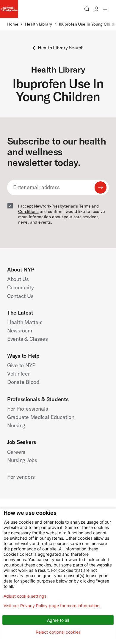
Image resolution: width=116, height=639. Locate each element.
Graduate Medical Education (40, 417)
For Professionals (27, 408)
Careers (16, 451)
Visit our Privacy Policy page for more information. (52, 605)
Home (12, 24)
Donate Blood (23, 382)
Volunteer (18, 373)
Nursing (16, 425)
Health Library (38, 24)
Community (20, 287)
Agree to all (58, 620)
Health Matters (25, 322)
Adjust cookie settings (25, 596)
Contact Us (20, 296)
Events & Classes (27, 338)
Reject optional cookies (58, 632)
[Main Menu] (106, 9)
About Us (18, 279)
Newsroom (19, 330)
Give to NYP (21, 365)
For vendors (21, 476)
